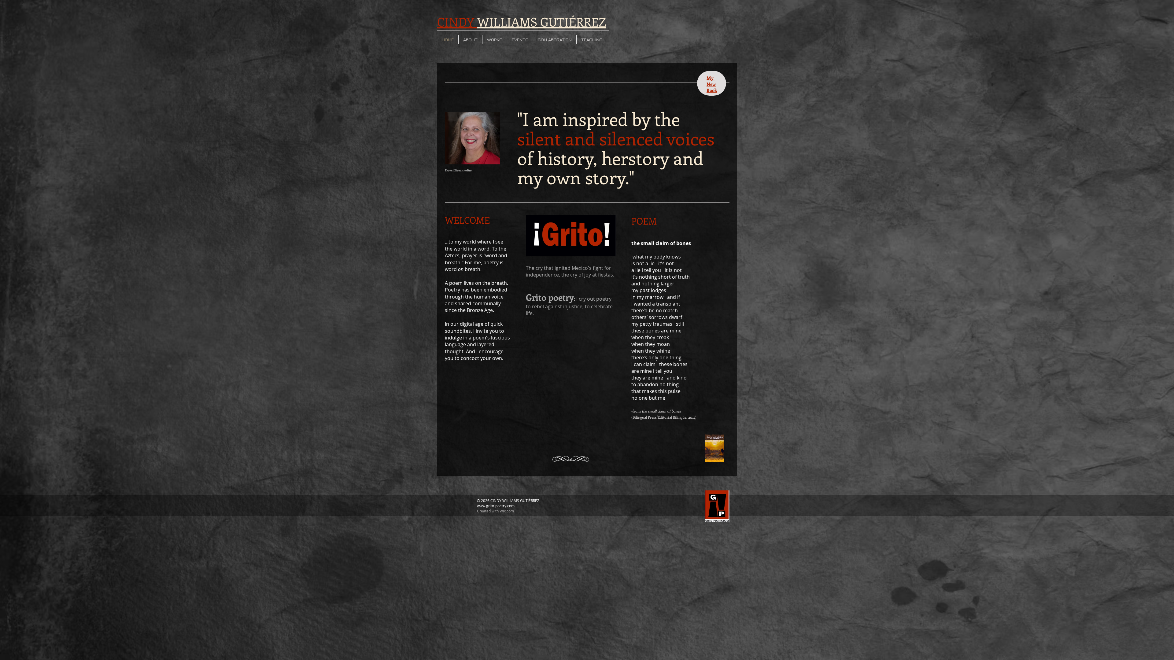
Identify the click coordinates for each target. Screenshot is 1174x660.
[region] (711, 83)
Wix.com (507, 510)
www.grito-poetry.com (496, 505)
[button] (470, 39)
